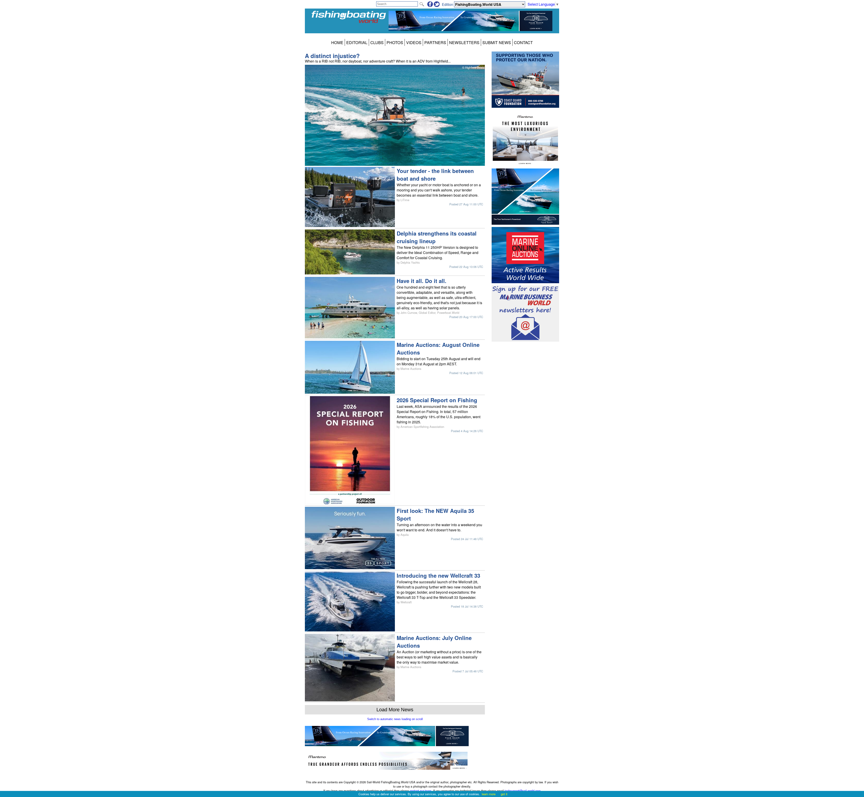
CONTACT (523, 42)
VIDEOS (413, 42)
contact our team (420, 790)
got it (504, 794)
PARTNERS (435, 42)
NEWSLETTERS (464, 42)
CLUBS (377, 42)
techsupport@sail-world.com (523, 790)
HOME (337, 42)
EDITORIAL (356, 42)
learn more (488, 794)
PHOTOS (395, 42)
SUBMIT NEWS (496, 42)
